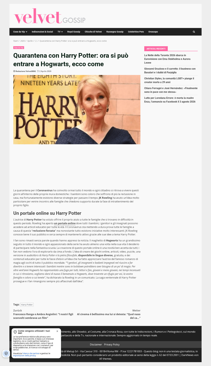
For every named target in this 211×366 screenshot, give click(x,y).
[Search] (194, 32)
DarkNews (187, 355)
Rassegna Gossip (114, 31)
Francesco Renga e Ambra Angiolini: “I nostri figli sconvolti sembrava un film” (43, 314)
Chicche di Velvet (93, 31)
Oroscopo (153, 31)
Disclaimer (96, 344)
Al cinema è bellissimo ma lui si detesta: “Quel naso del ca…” (108, 314)
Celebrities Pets (136, 31)
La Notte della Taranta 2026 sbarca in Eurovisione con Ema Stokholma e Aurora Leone (167, 59)
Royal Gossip (73, 31)
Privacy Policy (112, 344)
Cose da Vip (19, 31)
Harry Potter (27, 304)
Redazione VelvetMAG (26, 71)
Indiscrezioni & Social (42, 31)
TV (59, 31)
